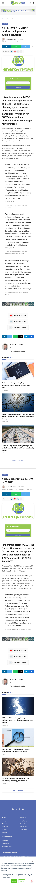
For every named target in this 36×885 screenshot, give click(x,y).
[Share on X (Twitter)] (25, 46)
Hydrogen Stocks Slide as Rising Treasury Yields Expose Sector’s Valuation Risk (16, 750)
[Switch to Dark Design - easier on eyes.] (30, 3)
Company (23, 817)
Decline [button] (22, 881)
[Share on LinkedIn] (6, 46)
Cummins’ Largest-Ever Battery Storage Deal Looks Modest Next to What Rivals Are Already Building (18, 448)
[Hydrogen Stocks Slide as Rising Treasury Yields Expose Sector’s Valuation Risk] (18, 737)
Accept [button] (14, 881)
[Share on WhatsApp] (16, 46)
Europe (14, 19)
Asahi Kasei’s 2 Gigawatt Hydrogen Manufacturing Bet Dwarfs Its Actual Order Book (16, 385)
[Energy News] (18, 3)
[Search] (33, 3)
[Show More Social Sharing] (32, 46)
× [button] (32, 860)
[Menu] (3, 3)
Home (9, 19)
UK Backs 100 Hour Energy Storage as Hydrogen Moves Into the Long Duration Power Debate (17, 720)
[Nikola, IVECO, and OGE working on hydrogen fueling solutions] (18, 63)
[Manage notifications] (31, 880)
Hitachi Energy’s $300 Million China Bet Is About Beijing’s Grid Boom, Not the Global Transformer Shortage (18, 416)
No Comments (7, 41)
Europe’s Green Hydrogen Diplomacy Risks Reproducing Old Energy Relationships (16, 779)
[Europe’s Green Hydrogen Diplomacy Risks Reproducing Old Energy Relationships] (18, 767)
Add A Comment (18, 460)
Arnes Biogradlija (11, 39)
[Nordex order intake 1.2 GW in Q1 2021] (18, 511)
